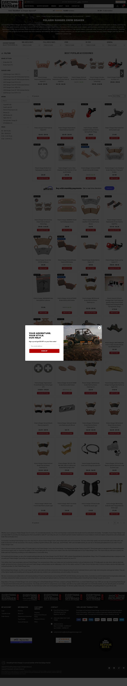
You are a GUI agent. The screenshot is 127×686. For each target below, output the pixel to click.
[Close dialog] (99, 327)
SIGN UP (44, 351)
